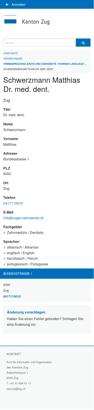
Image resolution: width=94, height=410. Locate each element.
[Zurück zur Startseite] (47, 23)
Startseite (10, 53)
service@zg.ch (16, 389)
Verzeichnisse (12, 58)
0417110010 (13, 203)
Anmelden (19, 4)
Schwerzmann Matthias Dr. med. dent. (28, 69)
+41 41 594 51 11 (20, 383)
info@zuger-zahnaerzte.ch (23, 217)
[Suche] (83, 43)
